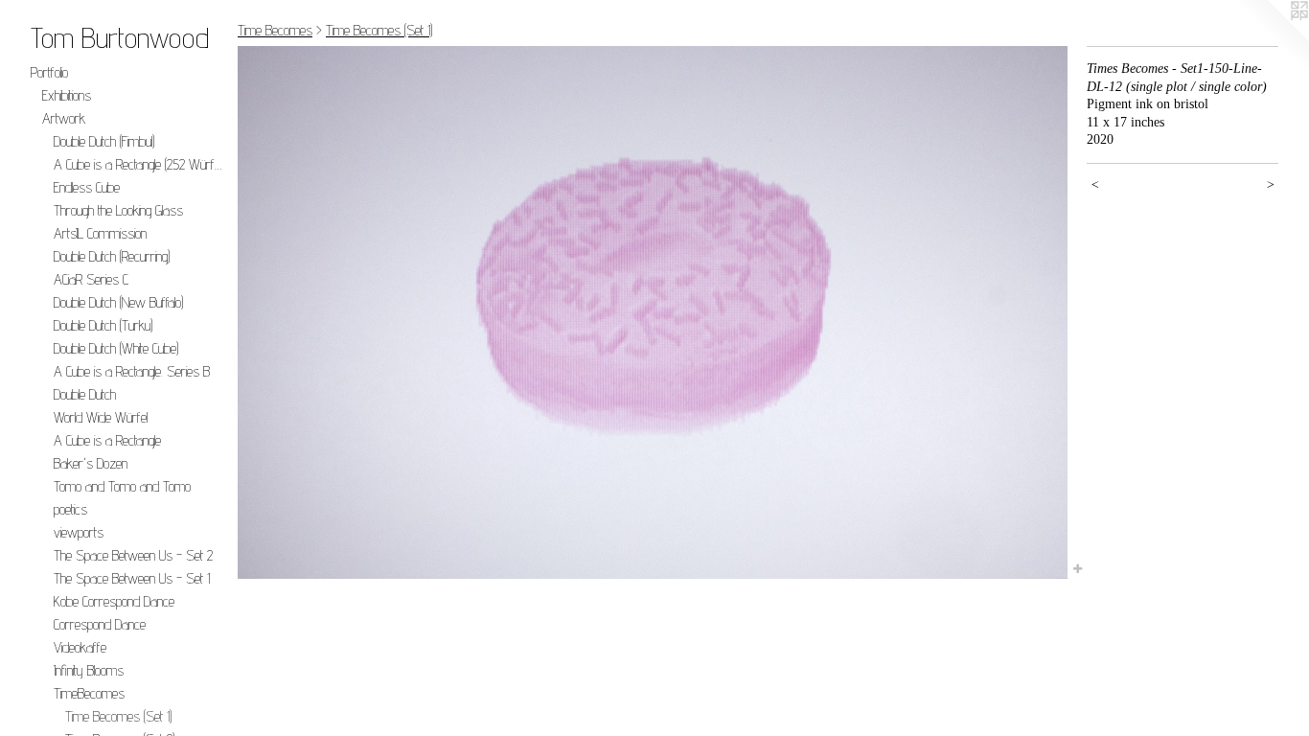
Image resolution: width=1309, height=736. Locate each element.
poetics (70, 509)
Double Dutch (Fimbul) (104, 141)
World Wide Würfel (101, 417)
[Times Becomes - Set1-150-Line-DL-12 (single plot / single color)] (653, 312)
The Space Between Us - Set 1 (132, 578)
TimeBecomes (89, 693)
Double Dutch (85, 394)
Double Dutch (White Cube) (116, 348)
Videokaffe (80, 647)
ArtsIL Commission (100, 233)
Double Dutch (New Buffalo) (118, 302)
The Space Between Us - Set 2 (133, 555)
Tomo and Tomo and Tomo (122, 486)
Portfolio (49, 72)
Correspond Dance (100, 624)
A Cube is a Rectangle (107, 440)
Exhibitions (66, 95)
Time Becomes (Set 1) (118, 716)
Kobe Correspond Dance (114, 601)
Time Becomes (275, 30)
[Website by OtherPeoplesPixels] (1270, 38)
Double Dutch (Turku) (103, 325)
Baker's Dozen (90, 463)
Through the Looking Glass (118, 210)
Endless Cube (87, 187)
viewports (78, 532)
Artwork (63, 118)
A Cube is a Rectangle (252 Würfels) (138, 164)
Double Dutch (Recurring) (112, 256)
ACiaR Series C (91, 279)
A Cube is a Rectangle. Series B (132, 371)
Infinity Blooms (89, 670)
